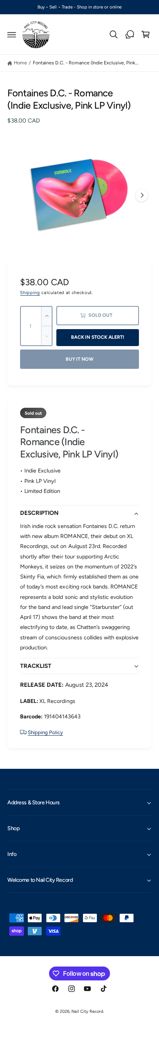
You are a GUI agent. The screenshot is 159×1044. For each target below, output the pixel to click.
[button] (12, 35)
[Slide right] (141, 195)
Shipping (30, 292)
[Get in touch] (130, 35)
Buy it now (79, 359)
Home (20, 63)
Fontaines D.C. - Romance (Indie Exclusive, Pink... (86, 63)
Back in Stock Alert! (97, 337)
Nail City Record (87, 1011)
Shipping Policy (45, 732)
